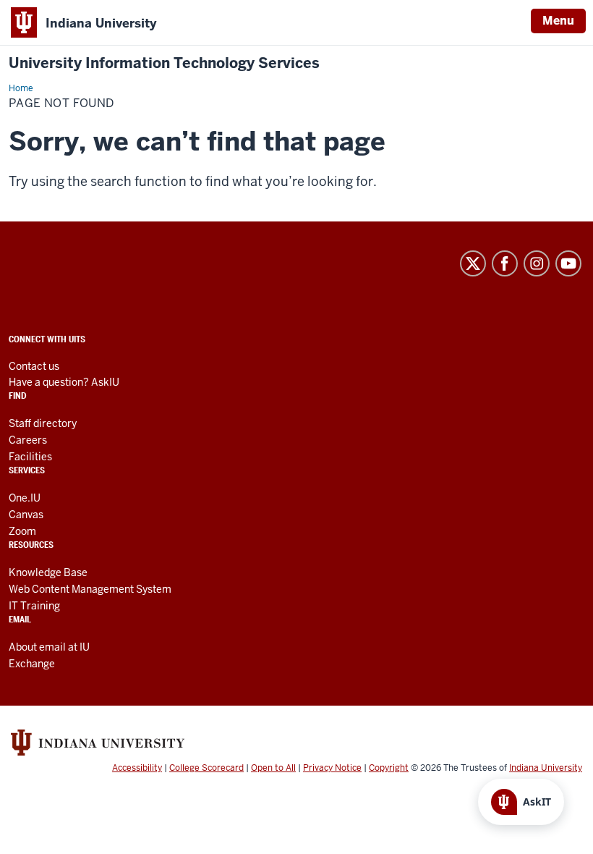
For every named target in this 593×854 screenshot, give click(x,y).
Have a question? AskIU (64, 382)
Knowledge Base (48, 572)
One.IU (24, 497)
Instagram (537, 263)
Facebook (505, 263)
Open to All (273, 768)
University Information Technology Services (164, 63)
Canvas (26, 514)
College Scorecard (206, 768)
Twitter (473, 263)
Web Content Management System (90, 589)
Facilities (30, 456)
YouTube (568, 263)
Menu (558, 20)
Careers (28, 440)
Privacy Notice (332, 768)
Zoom (22, 531)
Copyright (389, 768)
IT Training (34, 605)
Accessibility (137, 768)
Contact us (34, 366)
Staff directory (43, 423)
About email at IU (49, 647)
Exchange (32, 663)
